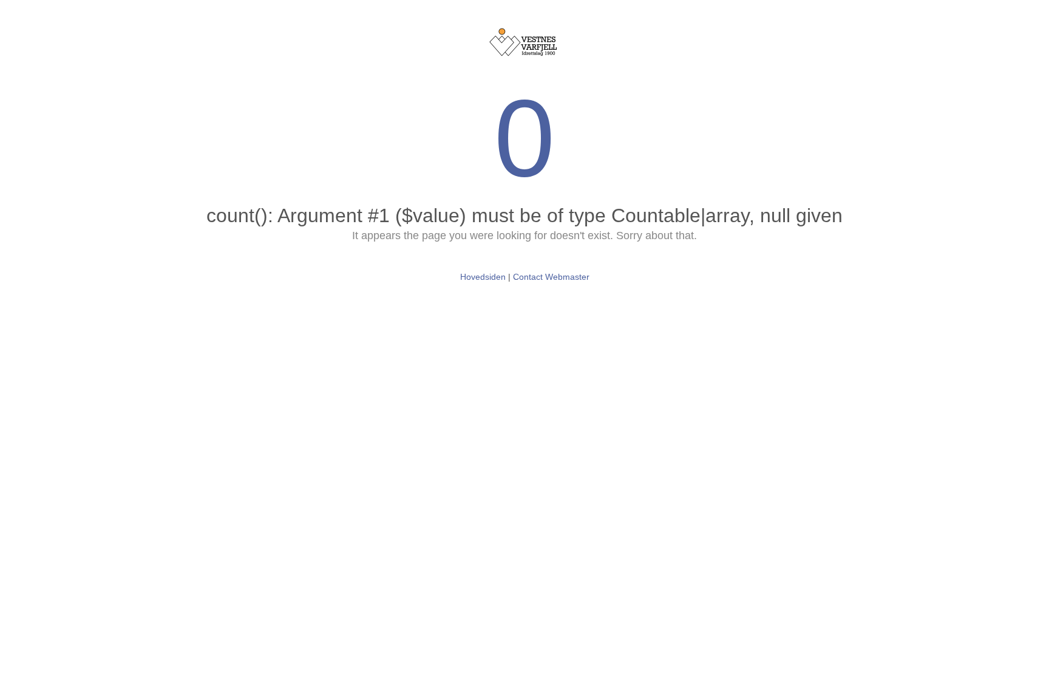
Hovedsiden (483, 277)
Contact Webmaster (551, 277)
